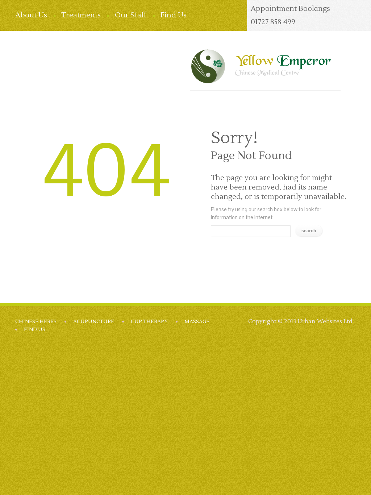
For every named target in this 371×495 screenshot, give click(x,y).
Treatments (81, 15)
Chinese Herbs (36, 322)
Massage (196, 322)
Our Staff (130, 15)
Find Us (174, 15)
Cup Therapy (149, 322)
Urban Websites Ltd (325, 321)
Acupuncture (93, 322)
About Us (31, 15)
